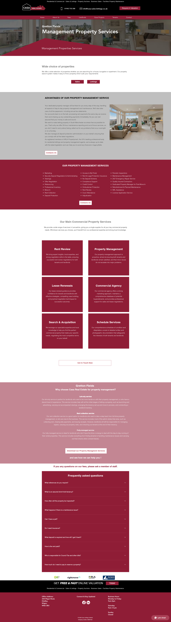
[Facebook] (122, 14)
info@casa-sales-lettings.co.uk (95, 9)
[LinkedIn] (88, 602)
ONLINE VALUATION (90, 583)
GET (57, 583)
